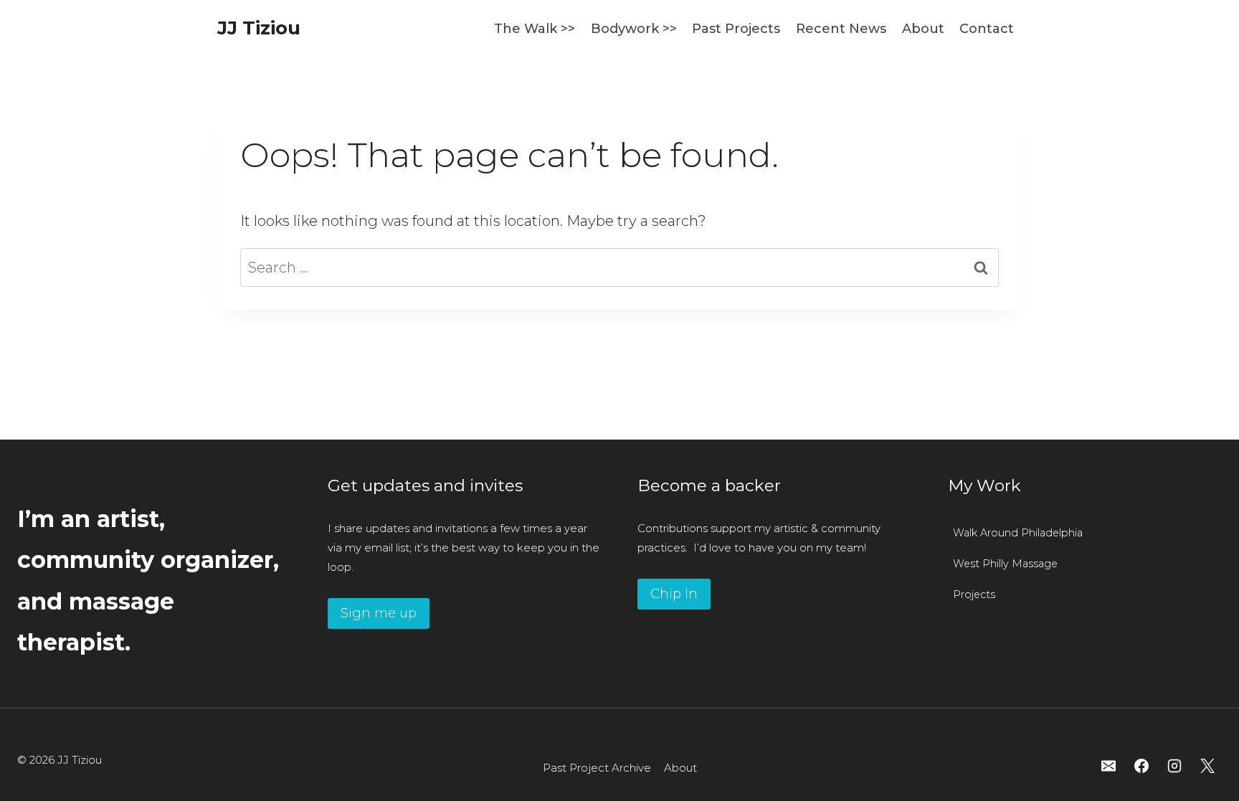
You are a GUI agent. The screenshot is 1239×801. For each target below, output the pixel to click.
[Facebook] (1141, 766)
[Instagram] (1174, 766)
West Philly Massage (1005, 563)
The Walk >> (534, 29)
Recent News (841, 29)
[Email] (1108, 766)
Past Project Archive (597, 767)
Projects (974, 594)
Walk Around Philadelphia (1018, 532)
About (923, 29)
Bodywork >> (634, 29)
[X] (1207, 766)
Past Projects (736, 29)
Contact (986, 29)
